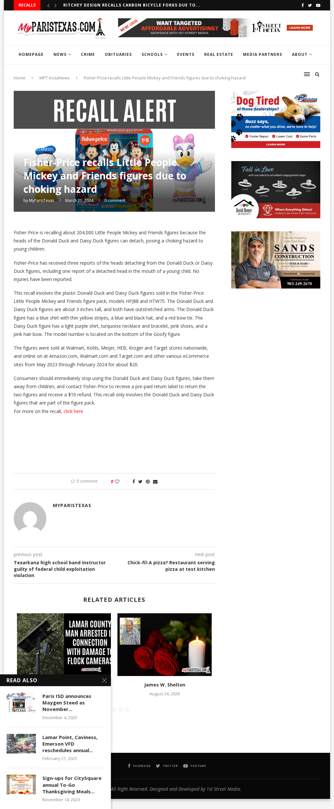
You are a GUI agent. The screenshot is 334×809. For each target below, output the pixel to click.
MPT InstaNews (38, 149)
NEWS (60, 54)
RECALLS (70, 149)
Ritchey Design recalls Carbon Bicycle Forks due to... (132, 5)
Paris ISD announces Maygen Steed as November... (66, 703)
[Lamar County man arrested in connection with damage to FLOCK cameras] (64, 644)
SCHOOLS (152, 54)
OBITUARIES (118, 54)
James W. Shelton (164, 685)
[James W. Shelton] (164, 644)
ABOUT (300, 54)
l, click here (71, 411)
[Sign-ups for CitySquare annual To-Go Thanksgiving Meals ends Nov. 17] (21, 784)
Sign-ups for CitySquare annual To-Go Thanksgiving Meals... (71, 785)
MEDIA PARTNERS (262, 54)
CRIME (88, 54)
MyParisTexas (41, 200)
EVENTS (185, 54)
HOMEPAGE (31, 54)
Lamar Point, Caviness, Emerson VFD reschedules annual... (70, 744)
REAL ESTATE (218, 54)
